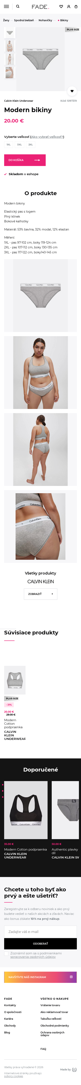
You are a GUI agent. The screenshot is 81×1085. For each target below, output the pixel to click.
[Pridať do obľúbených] (20, 671)
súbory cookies (13, 1076)
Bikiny (64, 20)
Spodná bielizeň (24, 20)
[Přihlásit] (68, 7)
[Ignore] (40, 959)
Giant (74, 1070)
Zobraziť (35, 594)
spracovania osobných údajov (33, 957)
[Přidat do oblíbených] (72, 91)
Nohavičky (45, 20)
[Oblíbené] (61, 7)
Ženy (6, 20)
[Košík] (75, 7)
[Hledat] (17, 7)
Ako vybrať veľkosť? (47, 137)
